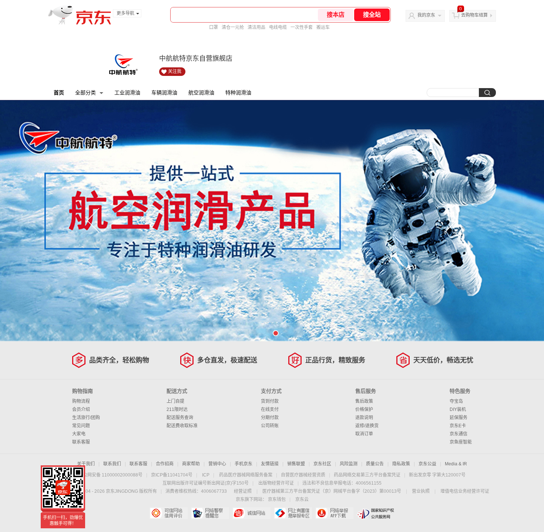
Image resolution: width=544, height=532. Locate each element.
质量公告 (375, 463)
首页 (59, 93)
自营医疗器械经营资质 (303, 475)
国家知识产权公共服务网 (376, 513)
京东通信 (458, 433)
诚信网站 (251, 513)
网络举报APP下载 (334, 513)
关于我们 (86, 463)
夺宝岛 (456, 401)
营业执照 (421, 491)
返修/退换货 (367, 425)
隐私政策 (401, 463)
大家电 (78, 433)
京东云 (302, 499)
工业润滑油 (127, 93)
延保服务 (458, 417)
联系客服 (81, 442)
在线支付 (270, 409)
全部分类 (85, 93)
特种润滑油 (238, 93)
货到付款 (270, 401)
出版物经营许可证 (276, 483)
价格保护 (364, 409)
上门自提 (175, 401)
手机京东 (243, 463)
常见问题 (81, 425)
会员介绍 (81, 409)
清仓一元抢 (233, 27)
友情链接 (270, 463)
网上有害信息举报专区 (293, 513)
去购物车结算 (474, 15)
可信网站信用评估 (169, 513)
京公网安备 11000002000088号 (110, 475)
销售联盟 (296, 463)
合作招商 (165, 463)
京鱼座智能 (461, 442)
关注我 (174, 71)
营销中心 (217, 463)
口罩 (213, 27)
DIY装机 (458, 409)
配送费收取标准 (182, 425)
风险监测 (348, 463)
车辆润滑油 (164, 93)
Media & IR (456, 463)
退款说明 (364, 417)
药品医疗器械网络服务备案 (245, 475)
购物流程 (81, 401)
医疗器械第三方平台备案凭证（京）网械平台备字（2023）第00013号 (331, 491)
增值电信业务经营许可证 (464, 491)
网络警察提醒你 (210, 513)
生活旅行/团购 (86, 417)
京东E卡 (458, 425)
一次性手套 (302, 27)
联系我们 (112, 463)
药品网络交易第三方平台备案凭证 (367, 475)
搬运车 (323, 27)
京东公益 (427, 463)
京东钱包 (277, 499)
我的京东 (426, 15)
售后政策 (364, 401)
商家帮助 (191, 463)
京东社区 (322, 463)
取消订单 (364, 433)
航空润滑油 (201, 93)
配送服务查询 (180, 417)
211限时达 (177, 409)
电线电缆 (278, 27)
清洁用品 (256, 27)
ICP (205, 475)
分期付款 (270, 417)
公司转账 (270, 425)
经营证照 (243, 491)
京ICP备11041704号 (171, 475)
